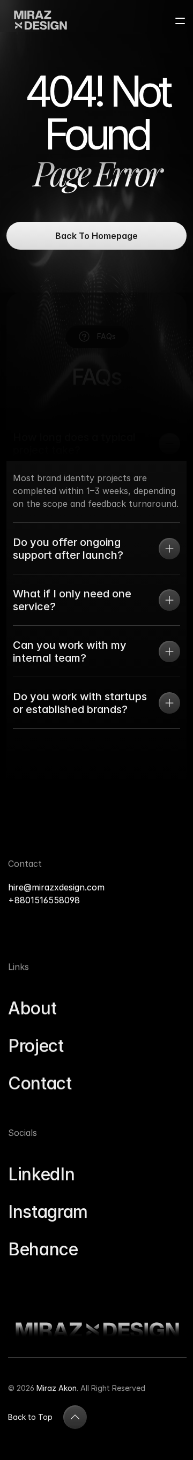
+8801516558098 (44, 900)
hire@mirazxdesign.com (59, 887)
